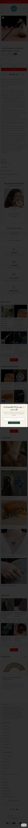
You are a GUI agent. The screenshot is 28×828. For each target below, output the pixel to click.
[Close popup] (26, 402)
